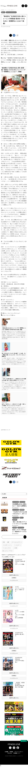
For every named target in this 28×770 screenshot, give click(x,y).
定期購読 (14, 577)
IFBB (4, 542)
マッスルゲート (17, 545)
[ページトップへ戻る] (24, 741)
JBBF (8, 542)
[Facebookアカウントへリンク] (18, 748)
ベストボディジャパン (7, 545)
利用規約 (11, 751)
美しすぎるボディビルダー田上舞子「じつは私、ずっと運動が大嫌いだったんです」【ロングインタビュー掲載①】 (14, 355)
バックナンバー (14, 580)
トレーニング (7, 315)
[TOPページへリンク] (9, 6)
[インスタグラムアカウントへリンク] (14, 748)
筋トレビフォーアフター (8, 550)
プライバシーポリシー (18, 751)
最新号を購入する (14, 575)
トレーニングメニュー (14, 313)
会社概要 (6, 751)
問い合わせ (10, 753)
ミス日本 (15, 547)
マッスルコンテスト (7, 547)
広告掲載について (16, 753)
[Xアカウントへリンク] (10, 748)
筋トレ (5, 313)
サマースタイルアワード (17, 542)
